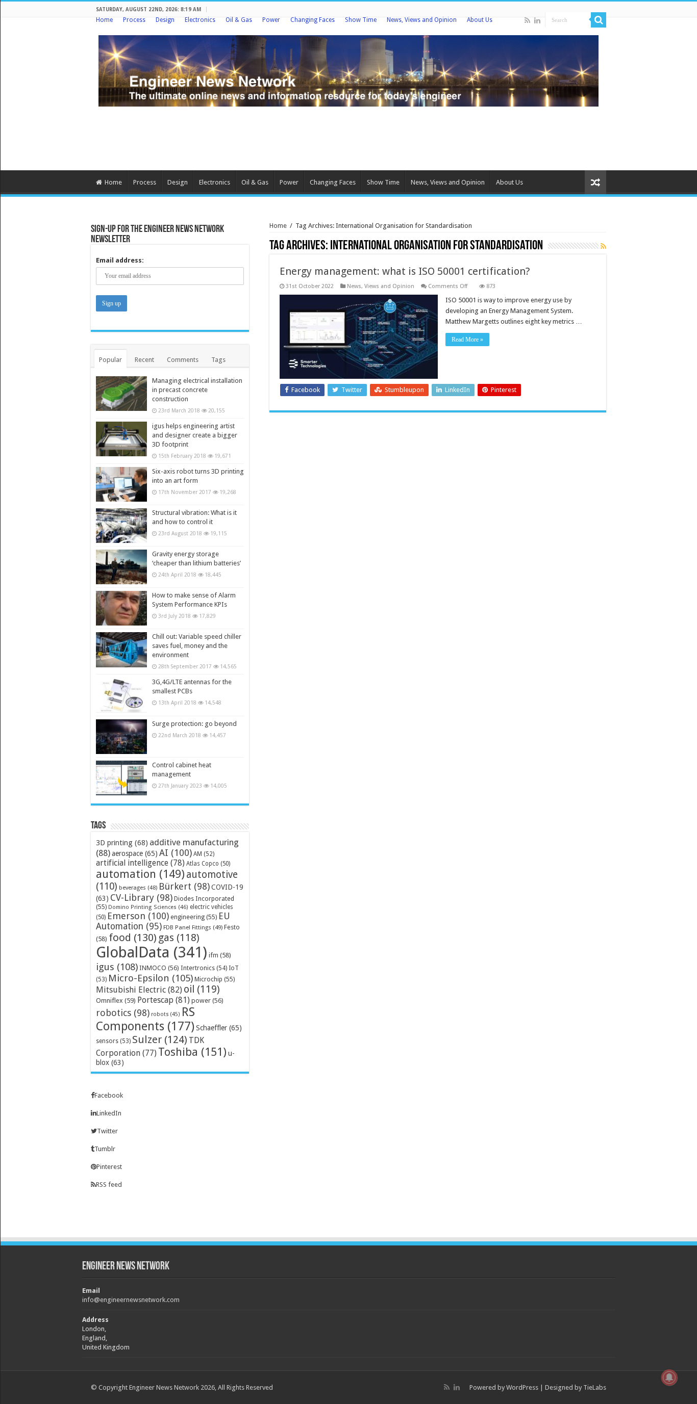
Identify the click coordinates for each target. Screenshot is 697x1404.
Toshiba (192, 1052)
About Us (479, 19)
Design (165, 19)
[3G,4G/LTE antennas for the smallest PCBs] (121, 695)
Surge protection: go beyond (194, 723)
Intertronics (204, 968)
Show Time (361, 19)
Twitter (107, 1131)
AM (203, 853)
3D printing (122, 842)
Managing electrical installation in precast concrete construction (197, 390)
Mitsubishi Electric (139, 990)
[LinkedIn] (537, 20)
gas (179, 938)
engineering (193, 917)
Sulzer (159, 1039)
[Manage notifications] (669, 1377)
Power (271, 19)
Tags (218, 359)
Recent (144, 359)
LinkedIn (108, 1113)
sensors (113, 1041)
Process (134, 19)
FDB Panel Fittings (192, 927)
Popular (110, 359)
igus (117, 967)
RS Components (145, 1019)
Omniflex (116, 1000)
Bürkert (184, 886)
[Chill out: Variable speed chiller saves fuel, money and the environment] (121, 649)
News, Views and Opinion (422, 19)
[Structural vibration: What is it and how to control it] (121, 525)
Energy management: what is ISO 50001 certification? (405, 271)
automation (140, 874)
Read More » (467, 339)
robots (165, 1014)
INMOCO (159, 968)
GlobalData (151, 952)
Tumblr (104, 1149)
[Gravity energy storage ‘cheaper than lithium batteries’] (121, 567)
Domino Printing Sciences (148, 907)
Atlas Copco (208, 863)
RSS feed (109, 1184)
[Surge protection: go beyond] (121, 736)
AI (175, 852)
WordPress (522, 1387)
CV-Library (141, 897)
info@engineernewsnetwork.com (131, 1300)
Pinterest (109, 1167)
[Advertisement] (348, 137)
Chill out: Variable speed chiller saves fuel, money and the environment (196, 646)
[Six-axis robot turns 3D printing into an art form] (121, 484)
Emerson (138, 916)
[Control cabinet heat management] (121, 778)
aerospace (135, 853)
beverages (138, 887)
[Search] (598, 20)
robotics (123, 1012)
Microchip (214, 979)
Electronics (200, 19)
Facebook (108, 1095)
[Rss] (527, 20)
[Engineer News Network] (348, 69)
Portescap (163, 1000)
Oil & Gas (239, 19)
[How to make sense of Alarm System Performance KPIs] (121, 608)
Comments (182, 359)
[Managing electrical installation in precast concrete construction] (121, 393)
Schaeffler (219, 1028)
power (207, 1000)
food (133, 937)
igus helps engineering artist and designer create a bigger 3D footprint (194, 435)
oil (202, 989)
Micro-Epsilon (150, 978)
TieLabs (594, 1387)
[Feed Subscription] (603, 246)
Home (104, 19)
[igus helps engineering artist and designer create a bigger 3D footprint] (121, 439)
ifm (220, 955)
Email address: (120, 260)
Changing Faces (312, 19)
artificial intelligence (140, 863)
